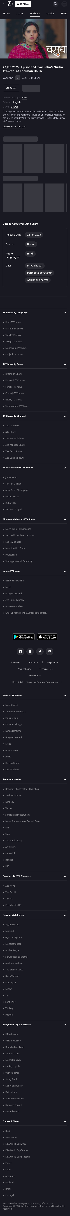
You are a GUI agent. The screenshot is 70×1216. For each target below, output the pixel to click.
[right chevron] (7, 157)
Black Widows (12, 977)
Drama (14, 105)
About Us (32, 663)
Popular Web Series (13, 916)
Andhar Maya (12, 951)
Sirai (7, 835)
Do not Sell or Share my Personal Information (33, 683)
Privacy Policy (22, 670)
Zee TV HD (10, 893)
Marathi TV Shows (14, 329)
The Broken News (14, 970)
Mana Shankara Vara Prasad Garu (22, 822)
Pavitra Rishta (12, 497)
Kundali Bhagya (13, 732)
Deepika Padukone (14, 1048)
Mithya (8, 990)
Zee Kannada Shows (15, 446)
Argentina (10, 1177)
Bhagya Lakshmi (13, 594)
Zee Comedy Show (14, 601)
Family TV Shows (13, 388)
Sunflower (10, 1003)
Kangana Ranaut (13, 1106)
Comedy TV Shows (14, 394)
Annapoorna (11, 751)
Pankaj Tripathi (12, 1067)
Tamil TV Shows (13, 336)
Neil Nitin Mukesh (14, 1086)
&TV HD (9, 899)
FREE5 (64, 13)
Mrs (7, 828)
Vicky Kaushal (12, 1074)
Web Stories (11, 1138)
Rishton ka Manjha (14, 581)
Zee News (10, 887)
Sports (19, 13)
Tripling (9, 1009)
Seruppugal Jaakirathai (16, 958)
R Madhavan (11, 1035)
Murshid (9, 932)
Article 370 (10, 848)
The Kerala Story (13, 841)
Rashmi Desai (12, 1112)
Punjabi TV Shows (14, 355)
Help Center (52, 663)
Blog (7, 1132)
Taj (6, 996)
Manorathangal (13, 945)
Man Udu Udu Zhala (15, 549)
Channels (14, 663)
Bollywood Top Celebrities (17, 1025)
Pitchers (9, 1015)
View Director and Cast (14, 125)
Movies (50, 13)
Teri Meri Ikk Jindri (14, 510)
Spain (8, 1170)
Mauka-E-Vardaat (14, 607)
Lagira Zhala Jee (13, 543)
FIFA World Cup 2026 (15, 1145)
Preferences (34, 676)
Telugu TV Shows (13, 342)
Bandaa (9, 861)
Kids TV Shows (12, 770)
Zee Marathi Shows (15, 439)
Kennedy (9, 803)
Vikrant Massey (13, 1041)
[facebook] (19, 652)
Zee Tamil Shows (13, 452)
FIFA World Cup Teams (16, 1151)
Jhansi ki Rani (11, 719)
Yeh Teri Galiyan (13, 484)
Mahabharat (11, 706)
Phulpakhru (11, 555)
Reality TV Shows (13, 400)
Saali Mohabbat (13, 796)
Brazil (8, 1190)
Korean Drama (12, 764)
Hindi (24, 96)
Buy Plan (24, 4)
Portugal (9, 1196)
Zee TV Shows (12, 426)
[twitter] (38, 652)
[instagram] (29, 652)
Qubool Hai (11, 504)
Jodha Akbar (11, 478)
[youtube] (48, 652)
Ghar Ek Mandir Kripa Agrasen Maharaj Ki (26, 614)
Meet (8, 588)
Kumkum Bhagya (13, 725)
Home (6, 13)
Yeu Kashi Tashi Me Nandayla (19, 536)
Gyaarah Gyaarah (14, 938)
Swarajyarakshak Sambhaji (18, 562)
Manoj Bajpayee (13, 1061)
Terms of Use (44, 670)
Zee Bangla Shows (14, 459)
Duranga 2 (10, 983)
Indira (8, 757)
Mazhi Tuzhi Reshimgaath (18, 530)
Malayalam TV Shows (16, 349)
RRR (7, 867)
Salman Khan (11, 1054)
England (9, 1183)
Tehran (8, 809)
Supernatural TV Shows (17, 407)
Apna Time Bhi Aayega (16, 491)
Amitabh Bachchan (14, 1099)
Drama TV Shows (13, 375)
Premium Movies (12, 780)
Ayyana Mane (12, 925)
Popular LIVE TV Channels (17, 877)
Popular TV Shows (12, 696)
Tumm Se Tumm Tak (15, 712)
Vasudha (8, 76)
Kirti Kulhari (11, 1093)
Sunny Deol (11, 1080)
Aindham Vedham (14, 964)
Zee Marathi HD (13, 906)
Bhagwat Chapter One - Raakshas (22, 790)
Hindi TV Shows (13, 323)
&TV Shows (10, 433)
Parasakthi (10, 854)
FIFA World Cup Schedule (17, 1157)
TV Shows (35, 13)
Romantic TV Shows (15, 381)
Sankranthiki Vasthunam (17, 816)
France (8, 1164)
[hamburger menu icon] (64, 4)
